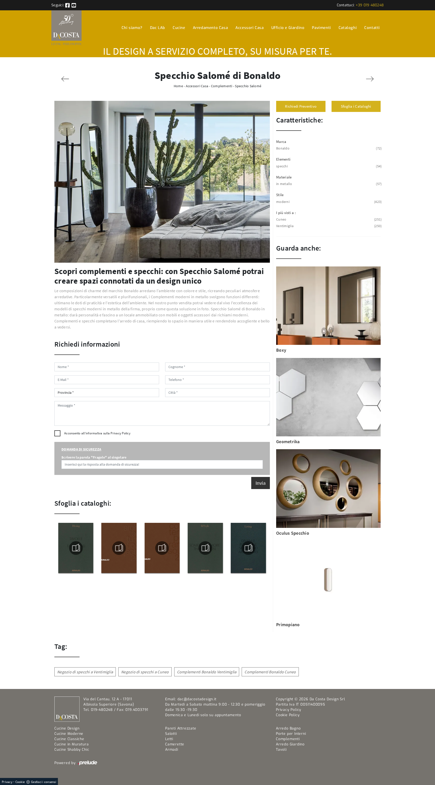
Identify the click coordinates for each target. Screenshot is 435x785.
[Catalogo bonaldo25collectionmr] (118, 548)
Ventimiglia (328, 226)
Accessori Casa (249, 27)
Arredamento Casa (210, 27)
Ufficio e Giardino (288, 27)
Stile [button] (279, 194)
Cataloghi (348, 27)
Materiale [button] (284, 177)
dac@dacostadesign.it (196, 699)
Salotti (171, 733)
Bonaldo (328, 148)
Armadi (171, 749)
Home (178, 86)
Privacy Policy (120, 433)
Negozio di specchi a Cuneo (145, 671)
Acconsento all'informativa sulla (97, 433)
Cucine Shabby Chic (71, 749)
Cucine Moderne (68, 733)
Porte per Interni (291, 733)
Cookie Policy (288, 715)
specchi (328, 166)
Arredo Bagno (288, 728)
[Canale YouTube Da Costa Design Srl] (73, 5)
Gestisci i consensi (43, 782)
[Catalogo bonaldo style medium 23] (162, 548)
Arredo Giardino (290, 744)
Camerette (174, 744)
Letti (169, 739)
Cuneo (328, 219)
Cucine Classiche (69, 739)
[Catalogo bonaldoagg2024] (248, 548)
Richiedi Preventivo (300, 106)
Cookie (20, 782)
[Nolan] (370, 79)
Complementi (221, 86)
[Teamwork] (65, 79)
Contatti (372, 27)
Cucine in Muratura (71, 744)
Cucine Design (66, 728)
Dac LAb (157, 27)
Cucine (179, 27)
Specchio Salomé (248, 86)
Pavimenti (321, 27)
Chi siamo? (132, 27)
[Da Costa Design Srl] (66, 27)
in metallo (328, 184)
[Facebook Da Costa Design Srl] (68, 5)
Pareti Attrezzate (180, 728)
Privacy (7, 782)
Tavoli (281, 749)
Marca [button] (281, 141)
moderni (328, 201)
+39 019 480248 (370, 5)
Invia (261, 483)
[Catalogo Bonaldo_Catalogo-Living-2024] (205, 548)
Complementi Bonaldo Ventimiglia (207, 671)
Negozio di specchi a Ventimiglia (85, 671)
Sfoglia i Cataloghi (356, 106)
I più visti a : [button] (286, 212)
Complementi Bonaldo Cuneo (270, 671)
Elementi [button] (283, 159)
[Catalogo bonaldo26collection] (75, 548)
